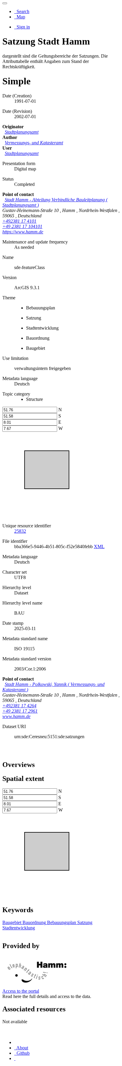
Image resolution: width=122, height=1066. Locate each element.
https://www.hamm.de (22, 231)
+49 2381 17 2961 (20, 711)
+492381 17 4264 (19, 705)
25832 (20, 531)
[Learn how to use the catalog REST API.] (14, 1058)
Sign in (22, 26)
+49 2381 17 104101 (22, 226)
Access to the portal (20, 991)
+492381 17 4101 (19, 221)
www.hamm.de (16, 716)
